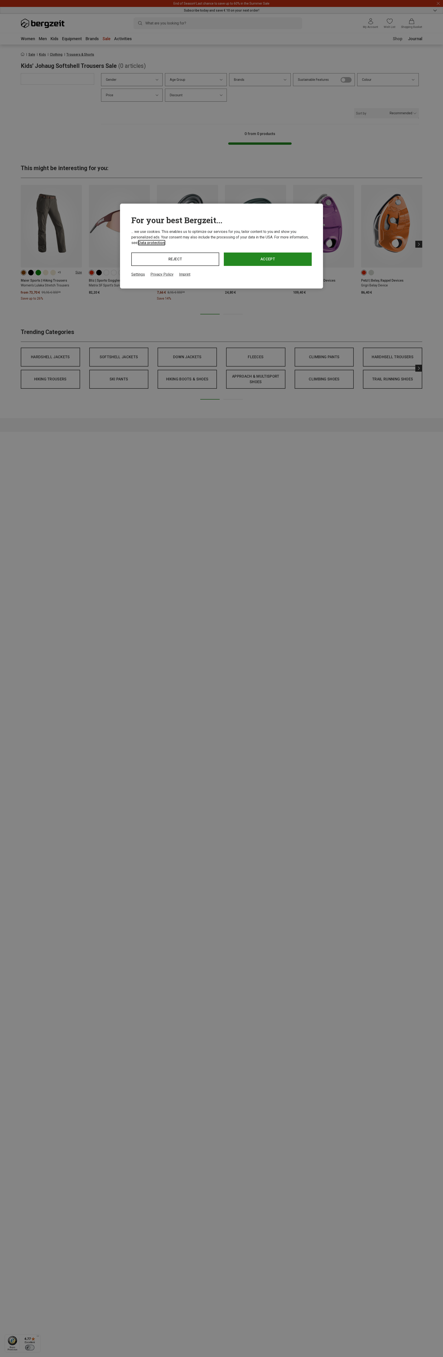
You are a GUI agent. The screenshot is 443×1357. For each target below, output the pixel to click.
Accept (267, 259)
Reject (175, 259)
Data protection (151, 243)
